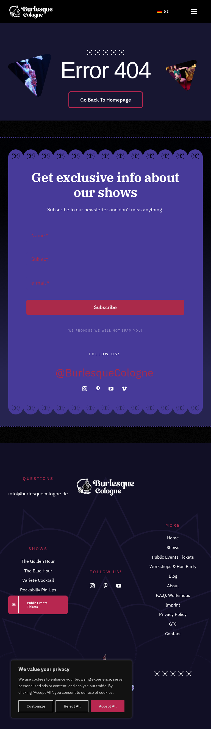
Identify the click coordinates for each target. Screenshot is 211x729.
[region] (71, 689)
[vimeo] (124, 388)
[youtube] (111, 388)
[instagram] (84, 388)
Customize (36, 706)
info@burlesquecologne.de (38, 493)
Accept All (107, 706)
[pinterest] (98, 388)
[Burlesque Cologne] (31, 7)
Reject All (72, 706)
